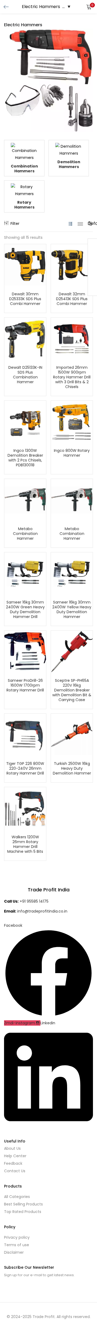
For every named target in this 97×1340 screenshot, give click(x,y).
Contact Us (14, 1171)
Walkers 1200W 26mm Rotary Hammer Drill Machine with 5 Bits (25, 844)
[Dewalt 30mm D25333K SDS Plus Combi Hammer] (25, 264)
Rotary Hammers (24, 205)
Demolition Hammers (68, 164)
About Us (12, 1148)
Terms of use (16, 1245)
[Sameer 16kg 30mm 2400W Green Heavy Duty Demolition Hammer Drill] (25, 572)
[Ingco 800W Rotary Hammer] (72, 421)
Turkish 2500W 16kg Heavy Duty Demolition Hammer (72, 768)
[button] (89, 6)
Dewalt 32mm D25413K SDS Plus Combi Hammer (72, 299)
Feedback (13, 1163)
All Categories (17, 1196)
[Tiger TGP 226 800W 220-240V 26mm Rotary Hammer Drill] (25, 734)
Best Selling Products (23, 1204)
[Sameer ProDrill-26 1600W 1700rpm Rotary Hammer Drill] (25, 651)
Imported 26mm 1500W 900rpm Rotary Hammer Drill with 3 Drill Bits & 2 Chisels (72, 377)
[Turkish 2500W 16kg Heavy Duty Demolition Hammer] (72, 734)
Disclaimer (14, 1252)
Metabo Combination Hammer (25, 533)
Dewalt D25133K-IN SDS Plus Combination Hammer (25, 374)
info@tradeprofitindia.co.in (42, 911)
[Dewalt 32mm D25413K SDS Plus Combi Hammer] (72, 264)
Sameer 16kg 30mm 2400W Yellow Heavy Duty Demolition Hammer (71, 609)
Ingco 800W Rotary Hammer (72, 453)
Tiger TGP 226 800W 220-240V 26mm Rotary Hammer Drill (25, 768)
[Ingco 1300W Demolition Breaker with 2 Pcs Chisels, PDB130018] (25, 421)
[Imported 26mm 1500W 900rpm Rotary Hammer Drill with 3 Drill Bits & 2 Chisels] (72, 338)
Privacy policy (17, 1237)
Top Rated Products (22, 1211)
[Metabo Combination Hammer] (25, 499)
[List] (80, 223)
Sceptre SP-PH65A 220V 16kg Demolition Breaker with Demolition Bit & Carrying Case (71, 690)
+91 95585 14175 (34, 901)
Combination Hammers (24, 168)
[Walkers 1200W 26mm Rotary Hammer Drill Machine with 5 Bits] (25, 807)
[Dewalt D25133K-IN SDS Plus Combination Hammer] (25, 338)
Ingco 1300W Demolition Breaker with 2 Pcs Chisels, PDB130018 (25, 457)
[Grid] (71, 223)
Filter (15, 223)
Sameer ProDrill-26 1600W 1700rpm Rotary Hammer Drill (25, 685)
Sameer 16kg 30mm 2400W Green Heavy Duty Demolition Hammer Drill (25, 609)
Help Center (15, 1156)
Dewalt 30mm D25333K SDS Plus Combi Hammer (25, 299)
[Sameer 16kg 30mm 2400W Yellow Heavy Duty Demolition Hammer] (72, 572)
